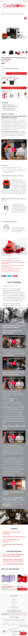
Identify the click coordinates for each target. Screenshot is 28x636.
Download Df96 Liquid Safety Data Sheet (11, 268)
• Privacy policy (14, 624)
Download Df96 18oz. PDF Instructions (10, 260)
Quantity (3, 71)
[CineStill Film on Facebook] (21, 626)
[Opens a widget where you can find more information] (23, 633)
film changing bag (9, 355)
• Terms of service (21, 624)
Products (14, 600)
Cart (26, 1)
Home (2, 10)
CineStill (7, 61)
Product (2, 66)
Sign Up (13, 589)
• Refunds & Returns (6, 624)
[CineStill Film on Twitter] (19, 626)
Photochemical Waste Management (9, 270)
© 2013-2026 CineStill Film (13, 628)
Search (14, 599)
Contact (14, 608)
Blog (14, 604)
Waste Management (14, 607)
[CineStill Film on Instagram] (23, 626)
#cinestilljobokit (7, 505)
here (11, 400)
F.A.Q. (14, 605)
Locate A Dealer (14, 602)
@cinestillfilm (7, 504)
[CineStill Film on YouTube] (25, 626)
